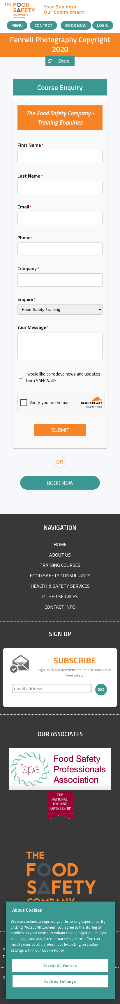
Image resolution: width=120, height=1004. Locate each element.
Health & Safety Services (60, 585)
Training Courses (60, 565)
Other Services (60, 596)
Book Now (76, 25)
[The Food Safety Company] (19, 17)
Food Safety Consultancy (60, 575)
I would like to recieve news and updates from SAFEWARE (63, 377)
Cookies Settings (60, 981)
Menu (17, 25)
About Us (60, 554)
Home (60, 544)
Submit (60, 430)
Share (63, 60)
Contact (43, 25)
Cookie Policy (53, 950)
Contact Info (60, 606)
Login (103, 25)
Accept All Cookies (60, 965)
